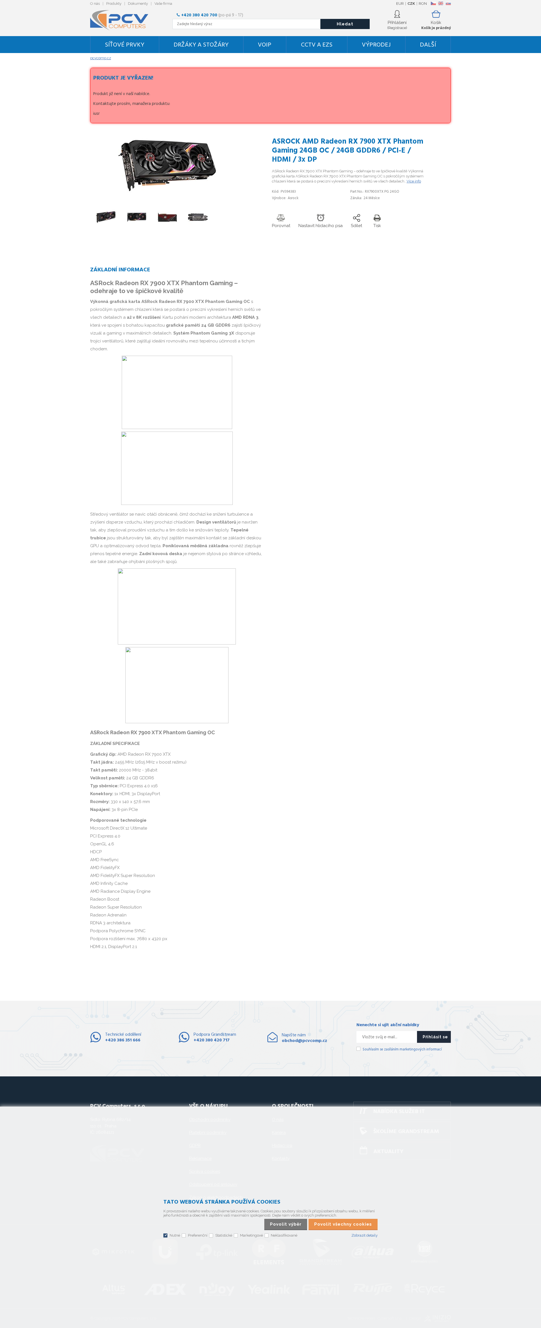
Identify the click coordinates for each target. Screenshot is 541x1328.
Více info (414, 181)
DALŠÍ (428, 45)
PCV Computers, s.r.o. (122, 20)
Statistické (223, 1235)
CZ (433, 3)
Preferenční (197, 1235)
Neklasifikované (284, 1235)
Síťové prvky (124, 45)
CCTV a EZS (316, 45)
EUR (400, 3)
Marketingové (251, 1235)
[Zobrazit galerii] (167, 194)
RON (423, 3)
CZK (411, 3)
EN (440, 3)
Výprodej (376, 45)
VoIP (264, 45)
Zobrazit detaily (364, 1235)
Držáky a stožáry (201, 45)
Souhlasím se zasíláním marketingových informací (402, 1049)
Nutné (175, 1235)
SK (448, 3)
